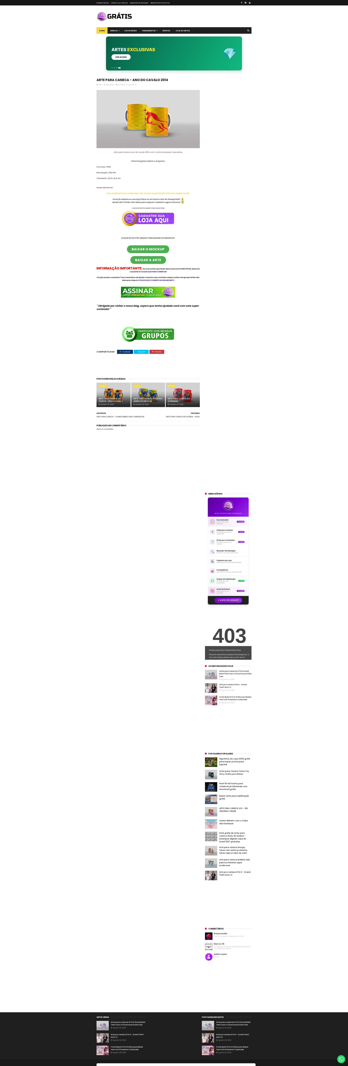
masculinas (131, 84)
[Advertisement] (202, 16)
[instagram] (245, 2)
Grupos (166, 31)
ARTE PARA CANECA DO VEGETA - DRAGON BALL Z (111, 400)
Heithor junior (220, 954)
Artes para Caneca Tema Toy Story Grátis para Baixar (234, 772)
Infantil (102, 386)
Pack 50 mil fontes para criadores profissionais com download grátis (233, 786)
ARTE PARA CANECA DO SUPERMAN (179, 400)
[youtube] (249, 2)
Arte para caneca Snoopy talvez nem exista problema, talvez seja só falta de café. (233, 850)
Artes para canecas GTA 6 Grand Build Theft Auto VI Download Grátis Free (235, 674)
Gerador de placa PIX (160, 3)
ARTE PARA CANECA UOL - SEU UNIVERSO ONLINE (233, 809)
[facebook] (241, 2)
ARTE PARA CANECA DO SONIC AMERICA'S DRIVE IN (147, 400)
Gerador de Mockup (139, 3)
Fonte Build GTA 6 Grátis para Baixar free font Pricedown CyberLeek (235, 698)
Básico (114, 31)
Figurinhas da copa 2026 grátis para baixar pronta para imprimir (234, 761)
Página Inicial (103, 3)
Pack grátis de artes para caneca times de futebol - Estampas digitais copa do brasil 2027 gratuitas (232, 837)
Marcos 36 (219, 944)
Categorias (130, 31)
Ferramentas (149, 31)
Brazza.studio (220, 933)
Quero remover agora (127, 57)
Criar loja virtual (119, 3)
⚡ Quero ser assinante (228, 600)
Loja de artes (183, 31)
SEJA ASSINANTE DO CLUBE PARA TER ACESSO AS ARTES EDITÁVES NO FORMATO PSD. (148, 193)
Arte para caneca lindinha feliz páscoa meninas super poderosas (234, 862)
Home (102, 31)
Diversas (121, 84)
